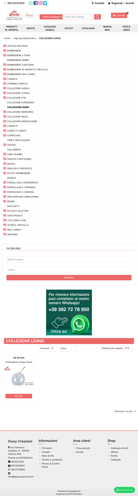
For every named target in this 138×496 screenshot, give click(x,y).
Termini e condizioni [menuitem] (52, 459)
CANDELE (12, 79)
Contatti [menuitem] (46, 452)
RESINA (11, 201)
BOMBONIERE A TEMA (18, 55)
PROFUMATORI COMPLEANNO (22, 196)
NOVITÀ (31, 28)
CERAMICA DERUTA (17, 83)
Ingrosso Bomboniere (25, 38)
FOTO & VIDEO (126, 28)
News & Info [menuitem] (48, 455)
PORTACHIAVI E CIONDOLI (20, 192)
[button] (97, 16)
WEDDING (12, 234)
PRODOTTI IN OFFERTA (11, 28)
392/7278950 (18, 469)
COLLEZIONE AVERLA (18, 88)
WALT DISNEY (14, 229)
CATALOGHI (88, 28)
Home (7, 38)
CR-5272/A (19, 357)
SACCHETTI (13, 206)
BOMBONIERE (14, 50)
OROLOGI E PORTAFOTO (19, 168)
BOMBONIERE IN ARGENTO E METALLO (27, 69)
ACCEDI (19, 396)
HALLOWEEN (14, 149)
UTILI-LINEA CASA (16, 220)
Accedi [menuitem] (79, 452)
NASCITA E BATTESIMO (19, 159)
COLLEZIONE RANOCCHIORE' (22, 121)
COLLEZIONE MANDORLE (20, 112)
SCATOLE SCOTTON (17, 210)
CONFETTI (12, 126)
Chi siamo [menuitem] (47, 448)
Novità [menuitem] (114, 455)
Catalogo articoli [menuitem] (119, 448)
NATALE (11, 163)
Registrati (117, 3)
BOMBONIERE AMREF (18, 60)
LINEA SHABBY (15, 154)
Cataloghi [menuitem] (116, 459)
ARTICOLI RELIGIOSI (17, 46)
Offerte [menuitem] (114, 452)
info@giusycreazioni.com (21, 476)
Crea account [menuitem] (83, 448)
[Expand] (4, 46)
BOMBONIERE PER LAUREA (21, 74)
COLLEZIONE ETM (16, 97)
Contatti (99, 3)
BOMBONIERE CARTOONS (20, 64)
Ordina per (44, 348)
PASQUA (11, 178)
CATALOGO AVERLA (50, 28)
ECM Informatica (75, 494)
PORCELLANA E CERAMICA (21, 187)
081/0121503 (16, 3)
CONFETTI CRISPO (16, 130)
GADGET (11, 145)
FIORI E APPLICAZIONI (18, 140)
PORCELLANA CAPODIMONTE (22, 182)
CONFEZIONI (13, 135)
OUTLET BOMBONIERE (18, 173)
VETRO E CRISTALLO (18, 225)
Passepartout (74, 491)
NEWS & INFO (107, 28)
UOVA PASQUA (15, 215)
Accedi (130, 3)
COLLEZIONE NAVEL (17, 116)
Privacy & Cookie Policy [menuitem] (50, 465)
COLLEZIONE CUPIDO (18, 93)
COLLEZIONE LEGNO (50, 38)
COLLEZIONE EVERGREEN (20, 102)
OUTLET (69, 28)
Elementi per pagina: (112, 348)
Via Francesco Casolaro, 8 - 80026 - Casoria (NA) (19, 450)
